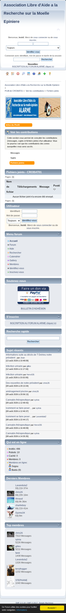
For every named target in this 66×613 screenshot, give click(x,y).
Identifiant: (15, 211)
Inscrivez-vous (17, 272)
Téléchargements (27, 186)
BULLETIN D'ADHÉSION (33, 308)
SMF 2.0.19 (20, 603)
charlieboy (20, 505)
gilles (29, 366)
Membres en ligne (18, 462)
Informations (21, 609)
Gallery (13, 260)
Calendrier (15, 256)
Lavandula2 (41, 416)
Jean (22, 358)
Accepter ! (52, 607)
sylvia (36, 400)
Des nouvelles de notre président (22, 383)
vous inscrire (33, 228)
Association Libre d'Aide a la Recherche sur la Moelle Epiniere (31, 13)
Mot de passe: (13, 215)
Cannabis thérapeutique (18, 400)
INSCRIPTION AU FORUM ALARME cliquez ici (33, 66)
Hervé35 (30, 374)
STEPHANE (21, 580)
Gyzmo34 (20, 513)
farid (17, 553)
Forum (13, 245)
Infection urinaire (14, 366)
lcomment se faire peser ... (19, 408)
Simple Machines (46, 603)
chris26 (46, 383)
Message (44, 186)
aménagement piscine (17, 391)
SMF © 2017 (32, 603)
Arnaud (19, 498)
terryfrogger (21, 569)
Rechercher (15, 252)
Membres (14, 264)
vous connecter (40, 37)
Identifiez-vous (17, 268)
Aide (11, 248)
